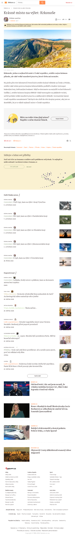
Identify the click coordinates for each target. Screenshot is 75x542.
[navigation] (2, 2)
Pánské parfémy (44, 523)
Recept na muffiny (10, 495)
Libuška (6, 361)
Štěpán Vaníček (14, 18)
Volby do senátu (9, 484)
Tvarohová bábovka (10, 499)
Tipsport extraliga (54, 479)
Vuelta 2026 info (32, 474)
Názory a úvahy (10, 336)
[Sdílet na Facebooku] (67, 141)
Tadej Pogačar (31, 481)
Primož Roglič (31, 484)
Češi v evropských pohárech (60, 509)
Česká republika (57, 147)
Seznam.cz (69, 2)
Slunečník (42, 514)
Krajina (49, 147)
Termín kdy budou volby (11, 481)
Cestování (19, 147)
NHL (51, 486)
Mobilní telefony (26, 520)
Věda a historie (10, 294)
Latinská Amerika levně (34, 502)
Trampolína (35, 514)
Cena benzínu (48, 509)
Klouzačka (48, 514)
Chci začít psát (14, 166)
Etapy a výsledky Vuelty (34, 477)
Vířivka (41, 516)
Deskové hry (62, 520)
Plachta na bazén (26, 514)
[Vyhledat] (42, 2)
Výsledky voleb (9, 479)
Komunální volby (9, 486)
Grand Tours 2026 (32, 486)
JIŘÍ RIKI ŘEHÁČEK (8, 305)
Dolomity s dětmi (32, 504)
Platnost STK (53, 504)
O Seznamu (22, 528)
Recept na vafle (9, 502)
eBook (59, 19)
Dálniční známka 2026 (56, 495)
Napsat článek (59, 118)
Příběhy (7, 350)
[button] (37, 49)
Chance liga (53, 474)
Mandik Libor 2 (8, 277)
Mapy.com (19, 509)
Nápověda (43, 528)
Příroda (37, 147)
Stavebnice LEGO (36, 520)
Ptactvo (31, 147)
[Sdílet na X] (70, 141)
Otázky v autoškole (55, 502)
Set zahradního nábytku (58, 514)
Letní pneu (55, 520)
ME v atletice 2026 (55, 481)
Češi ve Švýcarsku (32, 499)
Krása (43, 147)
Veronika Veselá (8, 319)
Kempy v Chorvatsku (33, 492)
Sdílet (65, 19)
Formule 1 (52, 484)
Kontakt (50, 528)
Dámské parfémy (46, 520)
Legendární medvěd (9, 333)
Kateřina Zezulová (9, 347)
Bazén (19, 514)
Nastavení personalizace (49, 530)
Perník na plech (9, 504)
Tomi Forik (7, 291)
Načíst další (37, 376)
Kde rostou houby (38, 509)
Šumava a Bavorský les (34, 497)
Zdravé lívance (9, 497)
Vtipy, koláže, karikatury (14, 308)
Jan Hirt (30, 479)
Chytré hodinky (35, 523)
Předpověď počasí (28, 509)
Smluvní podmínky (33, 528)
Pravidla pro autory (23, 530)
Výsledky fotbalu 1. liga (56, 477)
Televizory (27, 523)
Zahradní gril (34, 516)
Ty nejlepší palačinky (10, 492)
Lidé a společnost (11, 322)
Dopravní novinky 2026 (56, 497)
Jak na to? (29, 166)
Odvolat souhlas (35, 530)
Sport (25, 147)
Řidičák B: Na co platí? (56, 499)
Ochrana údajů (58, 528)
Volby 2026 (8, 474)
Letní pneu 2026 (54, 492)
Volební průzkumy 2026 (11, 477)
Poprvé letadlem (32, 495)
